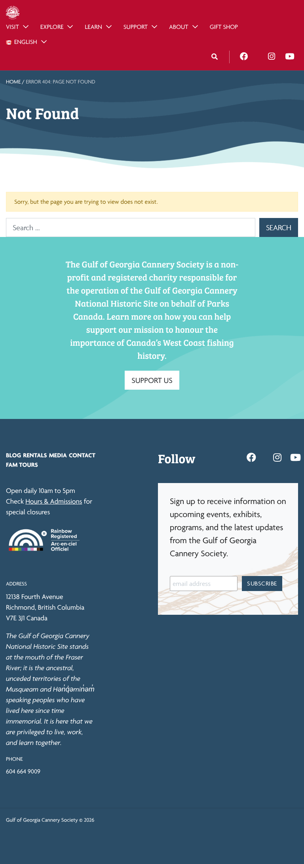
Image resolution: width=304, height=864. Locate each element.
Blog (13, 455)
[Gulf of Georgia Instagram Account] (271, 56)
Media (58, 455)
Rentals (35, 455)
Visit (12, 26)
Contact (82, 455)
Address (16, 584)
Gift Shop (224, 26)
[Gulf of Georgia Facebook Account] (244, 56)
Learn (93, 26)
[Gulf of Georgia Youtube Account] (289, 56)
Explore (52, 26)
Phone (14, 759)
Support (136, 26)
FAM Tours (22, 464)
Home (13, 82)
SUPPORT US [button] (152, 380)
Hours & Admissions (53, 501)
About (178, 26)
